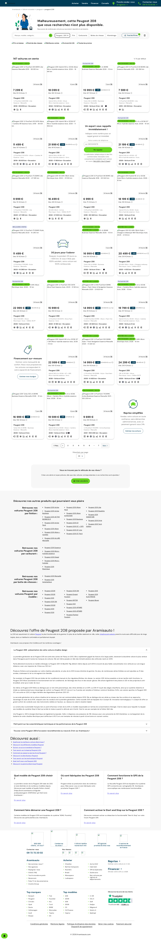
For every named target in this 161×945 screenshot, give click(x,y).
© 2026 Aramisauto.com (80, 934)
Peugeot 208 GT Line (74, 530)
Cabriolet (93, 867)
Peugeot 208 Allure (52, 529)
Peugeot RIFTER (72, 600)
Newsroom (32, 878)
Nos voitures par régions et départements (96, 877)
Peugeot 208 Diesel (52, 557)
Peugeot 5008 (50, 605)
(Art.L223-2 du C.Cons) (101, 161)
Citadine (68, 864)
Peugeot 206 (93, 591)
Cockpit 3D (107, 700)
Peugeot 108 (71, 604)
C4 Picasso (69, 910)
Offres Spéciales (96, 870)
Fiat (50, 896)
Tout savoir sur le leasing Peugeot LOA (27, 750)
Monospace (69, 875)
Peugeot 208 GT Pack (74, 534)
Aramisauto (16, 9)
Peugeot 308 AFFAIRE (74, 611)
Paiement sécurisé (123, 924)
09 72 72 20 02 (35, 852)
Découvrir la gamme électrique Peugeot (27, 764)
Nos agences (33, 867)
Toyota (51, 913)
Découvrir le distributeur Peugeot (25, 756)
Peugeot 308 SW (51, 602)
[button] (68, 35)
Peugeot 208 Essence (53, 548)
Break (67, 873)
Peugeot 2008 (50, 591)
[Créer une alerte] (4, 935)
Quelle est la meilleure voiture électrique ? (29, 742)
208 (66, 896)
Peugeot (38, 634)
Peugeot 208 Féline (30, 688)
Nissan (30, 916)
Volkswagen (32, 910)
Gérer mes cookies (106, 924)
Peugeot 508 (49, 612)
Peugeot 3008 (50, 594)
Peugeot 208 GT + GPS (74, 526)
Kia (50, 902)
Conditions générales (39, 924)
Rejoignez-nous (34, 870)
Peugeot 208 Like (94, 507)
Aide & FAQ (32, 873)
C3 (66, 907)
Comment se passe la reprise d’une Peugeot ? (29, 753)
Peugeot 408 (49, 609)
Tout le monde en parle (36, 875)
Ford (51, 904)
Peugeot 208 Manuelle (53, 576)
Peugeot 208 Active (52, 507)
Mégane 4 (93, 907)
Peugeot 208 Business (74, 519)
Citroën (31, 902)
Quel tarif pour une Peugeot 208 (25, 761)
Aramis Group (33, 884)
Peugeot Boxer (93, 600)
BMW (51, 907)
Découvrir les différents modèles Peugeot (28, 745)
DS (50, 916)
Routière (68, 870)
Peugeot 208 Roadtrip (96, 511)
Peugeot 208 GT (72, 523)
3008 (67, 904)
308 (66, 902)
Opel (30, 904)
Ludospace (69, 878)
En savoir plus (20, 800)
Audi (30, 913)
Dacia (30, 907)
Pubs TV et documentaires (38, 881)
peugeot (40, 9)
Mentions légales (57, 924)
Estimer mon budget (28, 376)
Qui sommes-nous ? (35, 864)
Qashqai (93, 913)
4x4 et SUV (94, 864)
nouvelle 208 (85, 700)
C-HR (92, 896)
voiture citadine (40, 697)
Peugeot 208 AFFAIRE (74, 607)
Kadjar (92, 904)
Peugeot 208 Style (95, 520)
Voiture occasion (28, 9)
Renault (31, 896)
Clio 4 (92, 899)
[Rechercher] (50, 35)
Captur (67, 913)
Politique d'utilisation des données (81, 924)
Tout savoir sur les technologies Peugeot (28, 758)
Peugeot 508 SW (72, 591)
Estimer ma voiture (133, 431)
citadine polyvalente (107, 634)
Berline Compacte (72, 867)
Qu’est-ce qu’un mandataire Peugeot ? (27, 747)
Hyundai (52, 899)
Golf (91, 902)
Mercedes (53, 910)
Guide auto (94, 873)
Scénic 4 (93, 910)
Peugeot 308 (49, 598)
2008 (67, 899)
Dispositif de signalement (81, 926)
